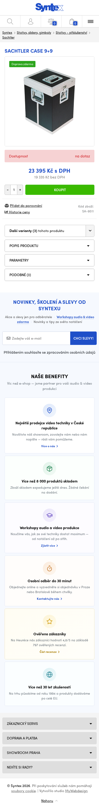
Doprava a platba (22, 738)
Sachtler (8, 37)
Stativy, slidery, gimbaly (34, 32)
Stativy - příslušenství (71, 32)
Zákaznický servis (22, 723)
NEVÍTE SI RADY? (19, 767)
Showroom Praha (23, 752)
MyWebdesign (76, 790)
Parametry (19, 260)
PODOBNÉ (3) (20, 274)
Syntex (7, 32)
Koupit (60, 189)
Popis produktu (23, 245)
